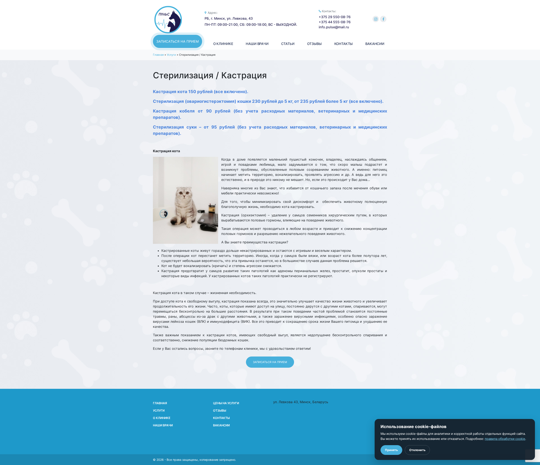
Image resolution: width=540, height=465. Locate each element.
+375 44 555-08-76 (335, 22)
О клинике (161, 418)
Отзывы (219, 410)
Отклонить (417, 450)
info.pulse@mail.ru (334, 27)
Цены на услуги (226, 403)
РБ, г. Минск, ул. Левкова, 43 (229, 18)
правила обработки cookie (505, 439)
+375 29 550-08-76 (335, 17)
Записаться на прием (177, 41)
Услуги (171, 54)
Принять (391, 450)
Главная (158, 54)
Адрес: (213, 12)
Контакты (221, 418)
